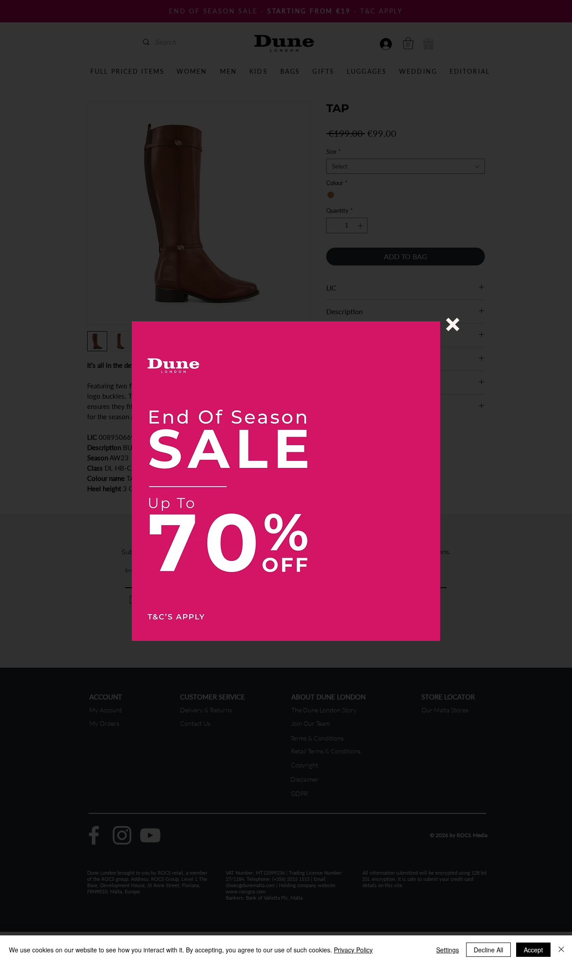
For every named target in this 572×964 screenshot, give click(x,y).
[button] (452, 324)
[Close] (561, 950)
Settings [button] (447, 949)
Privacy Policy (353, 949)
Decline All (488, 949)
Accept (533, 949)
